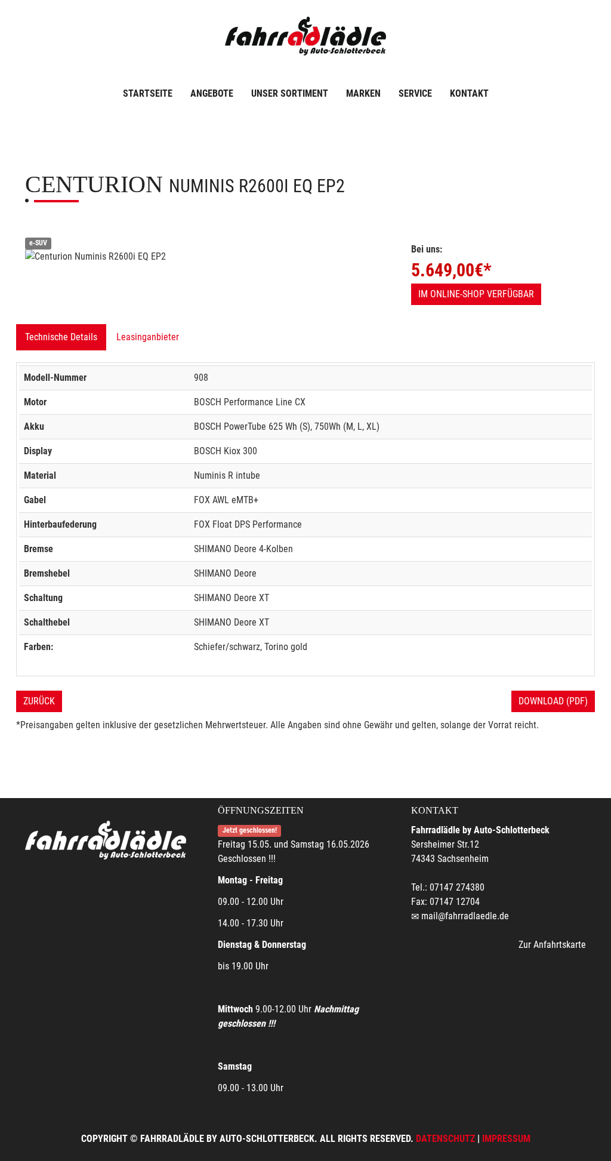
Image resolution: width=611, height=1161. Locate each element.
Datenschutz (445, 1138)
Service (415, 93)
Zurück (39, 701)
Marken (363, 93)
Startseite (147, 93)
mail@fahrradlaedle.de (465, 916)
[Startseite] (305, 37)
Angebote (211, 93)
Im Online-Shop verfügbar (476, 294)
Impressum (506, 1138)
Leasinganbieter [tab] (147, 337)
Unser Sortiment (289, 93)
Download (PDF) (553, 701)
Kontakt (469, 93)
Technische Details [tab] (61, 337)
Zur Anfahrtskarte (552, 944)
